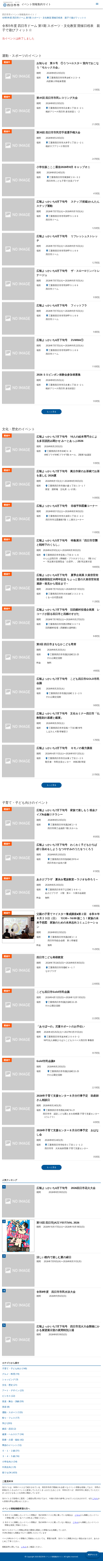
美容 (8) (6, 1406)
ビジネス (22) (8, 1395)
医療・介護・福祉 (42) (13, 1439)
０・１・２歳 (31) (10, 1450)
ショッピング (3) (10, 1379)
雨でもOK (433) (9, 1472)
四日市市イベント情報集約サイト (18, 14)
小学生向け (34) (9, 1461)
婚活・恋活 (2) (9, 1428)
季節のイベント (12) (11, 1445)
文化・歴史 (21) (9, 1384)
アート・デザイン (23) (13, 1390)
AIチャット (93, 1554)
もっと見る (51, 411)
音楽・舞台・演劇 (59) (13, 1401)
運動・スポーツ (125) (12, 1412)
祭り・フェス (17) (10, 1417)
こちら (95, 1498)
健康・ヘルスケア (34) (13, 1434)
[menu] (97, 4)
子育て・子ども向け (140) (14, 1368)
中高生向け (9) (9, 1467)
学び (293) (7, 1423)
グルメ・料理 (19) (10, 1373)
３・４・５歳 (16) (10, 1456)
